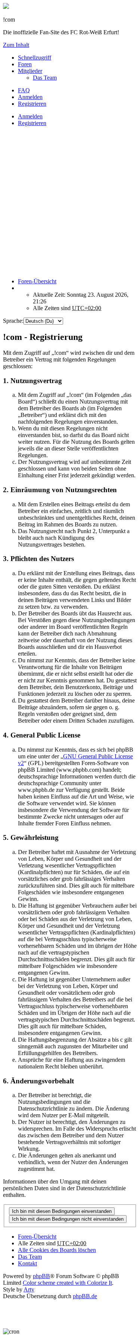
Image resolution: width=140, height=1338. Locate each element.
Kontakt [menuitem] (27, 1263)
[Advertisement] (70, 202)
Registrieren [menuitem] (32, 104)
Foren (25, 64)
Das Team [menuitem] (45, 77)
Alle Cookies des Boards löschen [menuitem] (57, 1250)
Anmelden (30, 116)
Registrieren (32, 123)
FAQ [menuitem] (24, 90)
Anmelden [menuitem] (30, 97)
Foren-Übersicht (37, 1236)
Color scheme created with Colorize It (67, 1283)
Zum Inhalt (16, 45)
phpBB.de (85, 1296)
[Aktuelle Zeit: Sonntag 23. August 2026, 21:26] (20, 288)
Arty (29, 1289)
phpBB (41, 1276)
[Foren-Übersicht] (6, 7)
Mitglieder (30, 71)
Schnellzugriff (34, 57)
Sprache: (13, 321)
